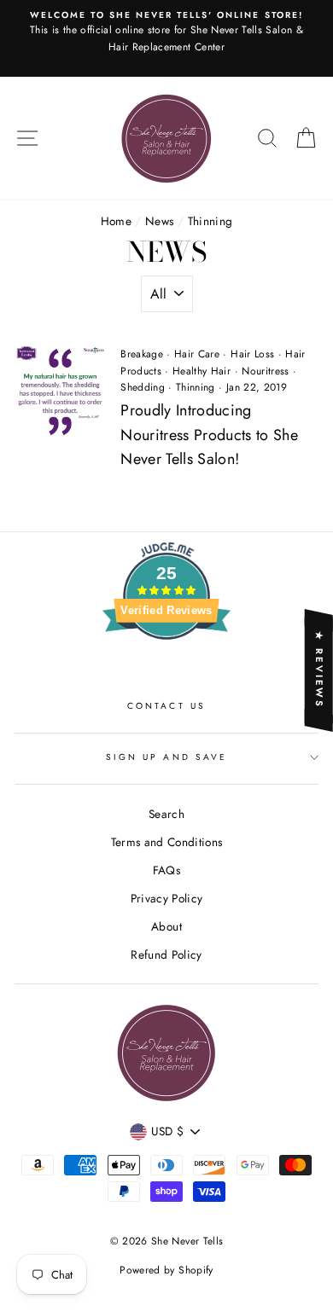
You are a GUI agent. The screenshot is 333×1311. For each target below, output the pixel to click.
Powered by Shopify (166, 1270)
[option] (166, 38)
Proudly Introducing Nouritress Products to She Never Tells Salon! (209, 435)
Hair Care (196, 354)
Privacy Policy (167, 898)
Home (116, 220)
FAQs (166, 870)
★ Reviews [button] (319, 670)
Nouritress (265, 371)
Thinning (195, 387)
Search (166, 813)
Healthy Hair (201, 371)
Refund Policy (166, 954)
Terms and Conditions (167, 841)
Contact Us (166, 705)
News (159, 220)
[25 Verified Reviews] (166, 670)
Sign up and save (166, 757)
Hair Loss (252, 354)
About (166, 926)
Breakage (141, 354)
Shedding (142, 387)
